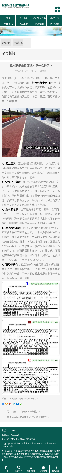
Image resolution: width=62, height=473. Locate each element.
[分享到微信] (21, 404)
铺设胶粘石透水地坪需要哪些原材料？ (31, 417)
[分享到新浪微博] (10, 404)
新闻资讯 (8, 24)
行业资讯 (18, 42)
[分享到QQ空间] (6, 404)
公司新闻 (6, 42)
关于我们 (23, 18)
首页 (8, 18)
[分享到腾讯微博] (14, 404)
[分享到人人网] (17, 404)
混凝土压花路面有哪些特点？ (26, 411)
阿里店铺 (54, 24)
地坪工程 (54, 18)
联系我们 (39, 24)
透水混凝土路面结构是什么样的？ (23, 398)
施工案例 (23, 24)
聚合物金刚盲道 (39, 19)
